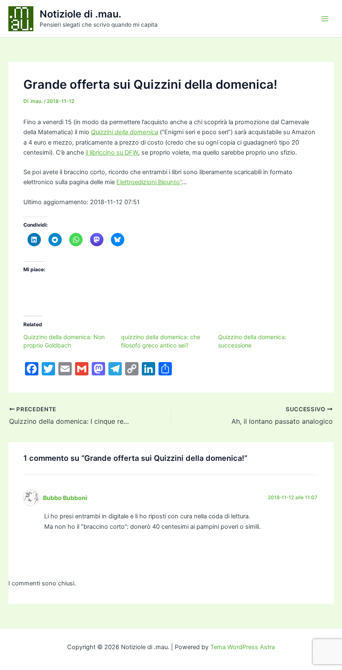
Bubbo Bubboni (65, 497)
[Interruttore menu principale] (325, 19)
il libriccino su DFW (112, 152)
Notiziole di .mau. (80, 14)
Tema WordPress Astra (242, 647)
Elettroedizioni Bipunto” (149, 182)
